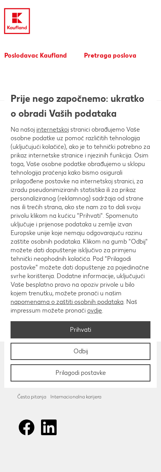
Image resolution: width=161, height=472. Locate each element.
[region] (80, 236)
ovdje (94, 310)
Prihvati (80, 329)
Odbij (80, 351)
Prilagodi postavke (80, 372)
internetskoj (52, 129)
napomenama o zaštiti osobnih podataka (67, 302)
